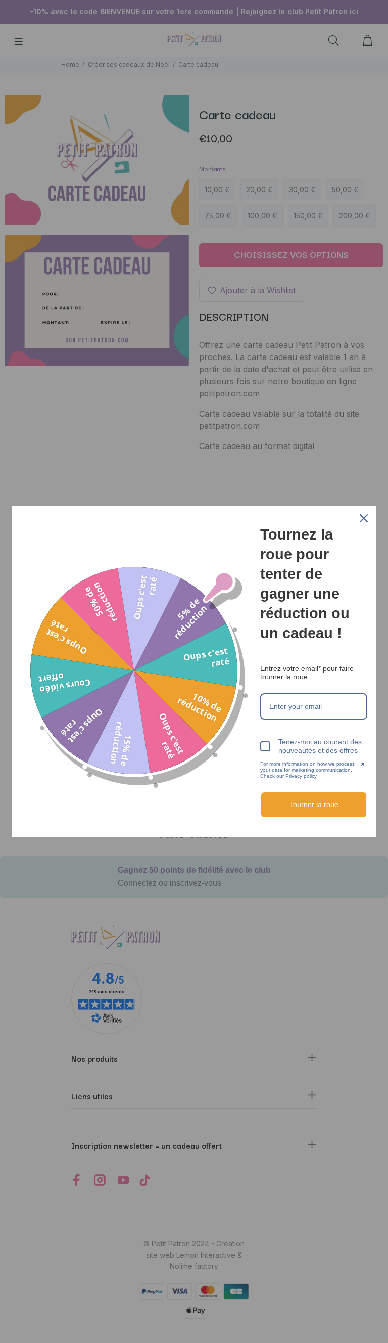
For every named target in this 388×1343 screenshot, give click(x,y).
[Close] (364, 518)
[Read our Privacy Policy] (361, 765)
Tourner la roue (313, 804)
